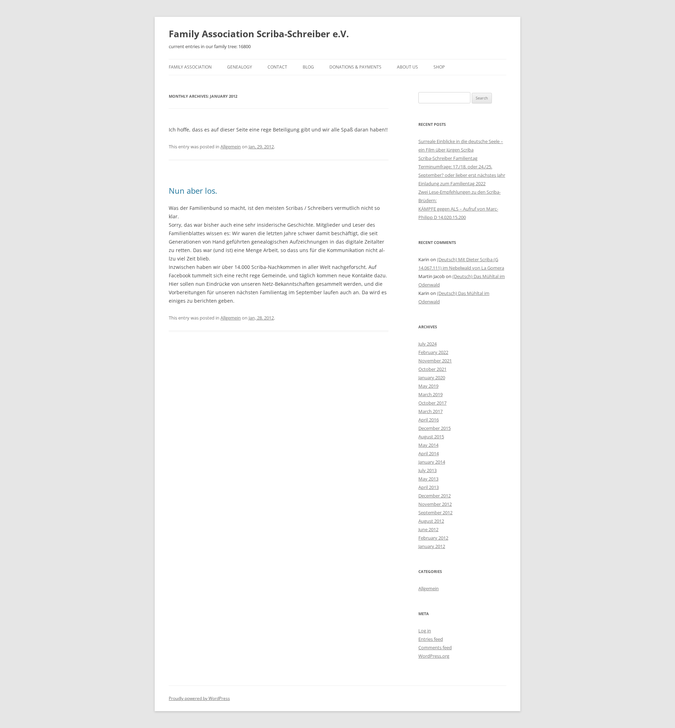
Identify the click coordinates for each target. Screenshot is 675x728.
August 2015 (431, 436)
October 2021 (432, 369)
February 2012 (433, 538)
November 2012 (435, 504)
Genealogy (239, 67)
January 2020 (431, 377)
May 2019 (428, 386)
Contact (277, 67)
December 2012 (434, 495)
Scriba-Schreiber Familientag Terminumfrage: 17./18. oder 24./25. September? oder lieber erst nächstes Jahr (461, 166)
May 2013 (428, 479)
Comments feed (435, 647)
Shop (439, 67)
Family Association (190, 67)
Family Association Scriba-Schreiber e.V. (259, 33)
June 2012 (428, 529)
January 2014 (431, 462)
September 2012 (435, 512)
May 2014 (428, 445)
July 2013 (427, 470)
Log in (424, 630)
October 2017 (432, 403)
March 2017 (430, 411)
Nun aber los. (193, 190)
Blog (308, 67)
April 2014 (428, 453)
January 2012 (431, 546)
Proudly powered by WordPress (199, 698)
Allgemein (230, 146)
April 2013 (428, 487)
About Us (407, 67)
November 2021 (435, 360)
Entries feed (430, 639)
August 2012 (431, 521)
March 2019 (430, 394)
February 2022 (433, 352)
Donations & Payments (355, 67)
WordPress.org (433, 656)
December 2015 (434, 428)
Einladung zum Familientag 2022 (452, 183)
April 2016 (428, 420)
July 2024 (427, 344)
